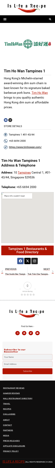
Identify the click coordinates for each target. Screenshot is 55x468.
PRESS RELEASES (11, 441)
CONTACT (7, 425)
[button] (5, 19)
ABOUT (6, 420)
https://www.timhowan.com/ (25, 147)
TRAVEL (6, 404)
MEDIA (6, 436)
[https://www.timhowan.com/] (6, 147)
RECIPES (7, 409)
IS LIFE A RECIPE (14, 461)
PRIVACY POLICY (11, 451)
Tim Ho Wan (40, 92)
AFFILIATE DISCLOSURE (14, 446)
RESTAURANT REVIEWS (13, 388)
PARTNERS (8, 430)
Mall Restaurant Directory (17, 398)
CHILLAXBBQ (9, 414)
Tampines (24, 172)
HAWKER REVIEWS (11, 393)
